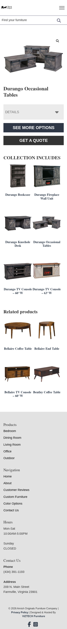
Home (7, 476)
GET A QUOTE (33, 140)
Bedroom (9, 431)
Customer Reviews (16, 490)
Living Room (12, 444)
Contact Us (11, 510)
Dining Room (12, 437)
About (7, 483)
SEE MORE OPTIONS (33, 127)
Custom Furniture (15, 497)
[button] (57, 41)
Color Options (12, 503)
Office (7, 451)
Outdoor (9, 458)
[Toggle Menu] (62, 7)
